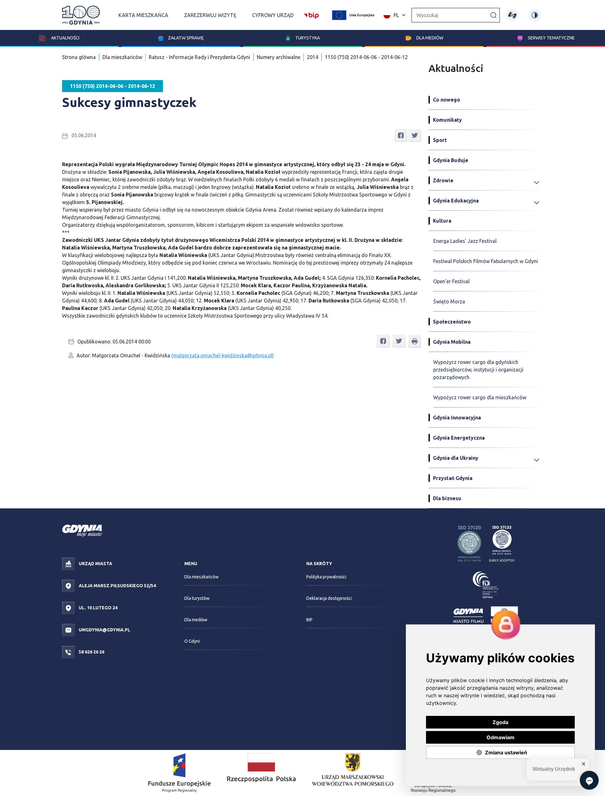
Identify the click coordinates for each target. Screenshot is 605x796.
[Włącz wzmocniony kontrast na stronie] (535, 15)
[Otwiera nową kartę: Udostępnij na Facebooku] (401, 135)
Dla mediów (429, 37)
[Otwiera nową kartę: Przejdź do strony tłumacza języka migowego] (512, 15)
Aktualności (64, 37)
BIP (309, 619)
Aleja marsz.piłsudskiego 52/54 (117, 585)
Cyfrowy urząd (273, 15)
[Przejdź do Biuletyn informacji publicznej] (311, 14)
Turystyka (307, 37)
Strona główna (79, 57)
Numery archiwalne (278, 57)
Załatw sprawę (186, 37)
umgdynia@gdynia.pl (104, 629)
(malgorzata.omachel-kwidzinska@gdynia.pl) (222, 355)
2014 (312, 57)
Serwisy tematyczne (551, 37)
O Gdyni (192, 641)
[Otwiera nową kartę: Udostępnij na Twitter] (414, 135)
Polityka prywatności (326, 576)
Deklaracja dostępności (329, 598)
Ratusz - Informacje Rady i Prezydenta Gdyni (199, 57)
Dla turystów (197, 598)
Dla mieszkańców (122, 57)
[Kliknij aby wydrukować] (414, 341)
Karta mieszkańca (143, 15)
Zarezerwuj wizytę (210, 15)
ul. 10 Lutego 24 (98, 607)
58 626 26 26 (91, 651)
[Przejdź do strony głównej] (81, 15)
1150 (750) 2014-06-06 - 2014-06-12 (366, 57)
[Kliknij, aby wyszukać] (493, 15)
